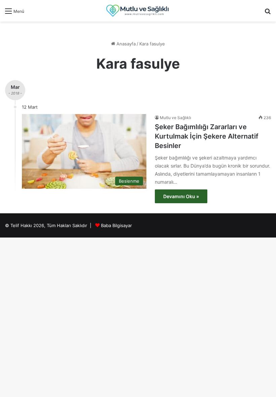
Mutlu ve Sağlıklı (175, 117)
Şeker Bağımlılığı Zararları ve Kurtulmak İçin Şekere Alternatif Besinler (206, 136)
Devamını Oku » (181, 196)
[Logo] (138, 11)
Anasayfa (125, 43)
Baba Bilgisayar (116, 225)
